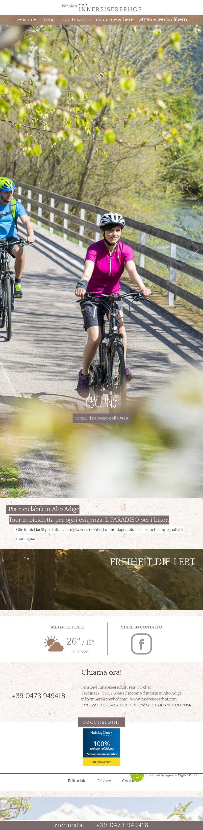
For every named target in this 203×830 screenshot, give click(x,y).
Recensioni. (101, 722)
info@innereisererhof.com (104, 699)
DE (9, 7)
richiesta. (69, 825)
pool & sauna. (75, 19)
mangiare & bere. (115, 19)
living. (48, 19)
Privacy (104, 781)
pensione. (26, 19)
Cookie (128, 781)
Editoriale (77, 781)
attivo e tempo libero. (163, 19)
